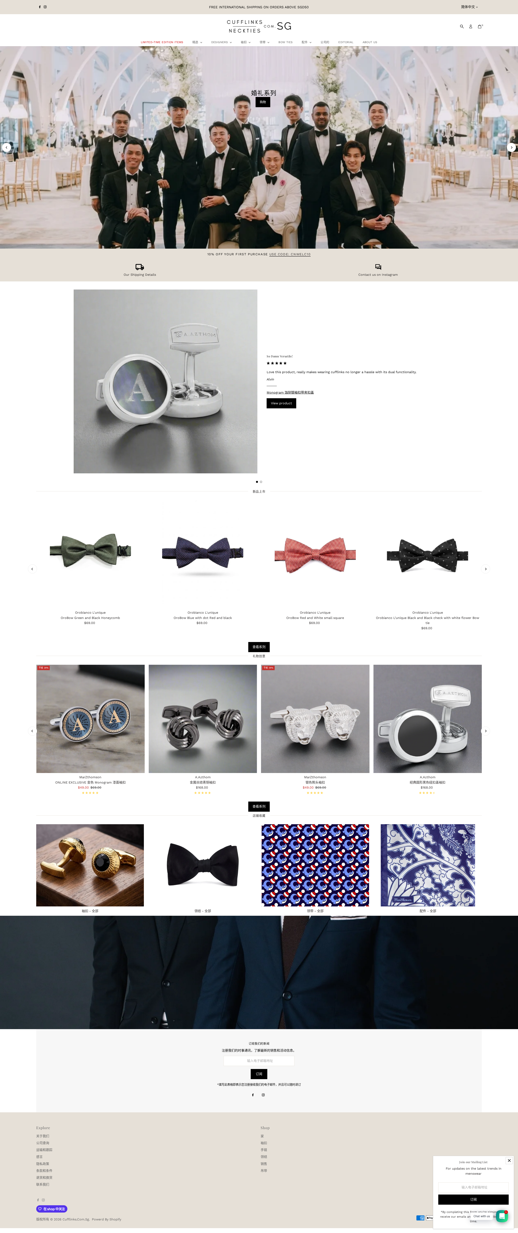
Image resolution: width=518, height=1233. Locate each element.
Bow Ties (285, 42)
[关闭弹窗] (509, 1160)
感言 (39, 1157)
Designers (220, 42)
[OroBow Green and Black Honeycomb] (90, 554)
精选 (195, 42)
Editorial (345, 42)
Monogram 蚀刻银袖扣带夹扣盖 (290, 392)
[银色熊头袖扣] (315, 719)
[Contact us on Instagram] (378, 269)
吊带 (264, 1171)
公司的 (325, 42)
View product (281, 403)
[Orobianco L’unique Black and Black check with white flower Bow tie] (427, 554)
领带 (263, 42)
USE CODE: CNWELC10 (290, 254)
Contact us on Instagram (378, 275)
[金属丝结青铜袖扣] (203, 719)
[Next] (511, 147)
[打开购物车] (480, 26)
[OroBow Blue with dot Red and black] (203, 554)
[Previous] (6, 147)
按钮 (258, 219)
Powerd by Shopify (106, 1219)
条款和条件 (44, 1171)
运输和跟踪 (44, 1150)
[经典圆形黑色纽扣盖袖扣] (427, 719)
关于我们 (42, 1136)
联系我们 (42, 1184)
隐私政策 (42, 1164)
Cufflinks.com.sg (76, 1219)
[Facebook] (40, 7)
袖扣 (244, 42)
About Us (370, 42)
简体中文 (468, 7)
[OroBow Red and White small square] (315, 554)
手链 (264, 1150)
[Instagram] (45, 7)
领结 (264, 1157)
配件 (305, 42)
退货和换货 (44, 1178)
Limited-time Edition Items (162, 42)
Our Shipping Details (140, 275)
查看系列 (259, 647)
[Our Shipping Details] (140, 269)
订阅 (259, 1074)
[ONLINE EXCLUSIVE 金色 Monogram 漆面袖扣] (90, 719)
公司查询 (42, 1143)
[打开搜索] (462, 26)
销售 (264, 1164)
